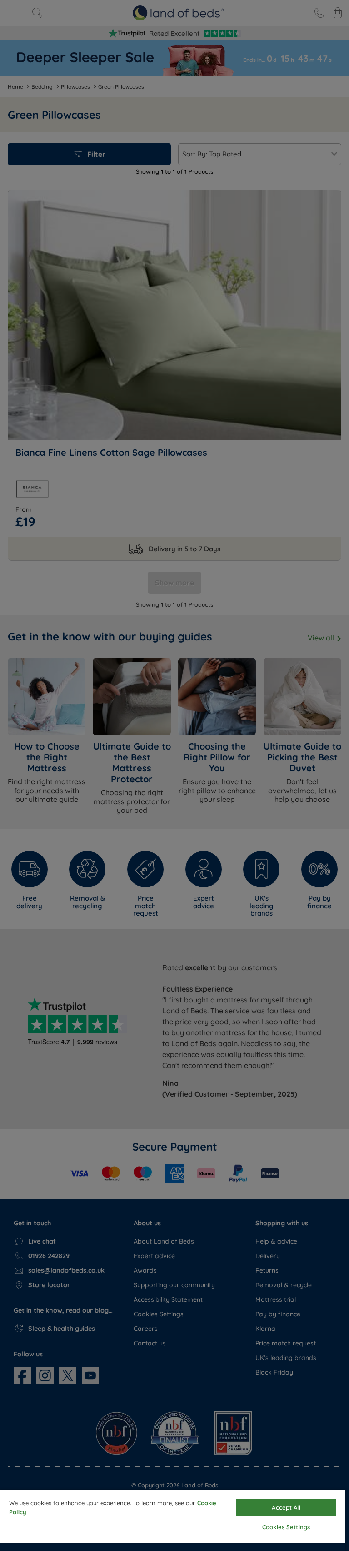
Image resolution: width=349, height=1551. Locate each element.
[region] (172, 1520)
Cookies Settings (286, 1527)
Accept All (286, 1507)
